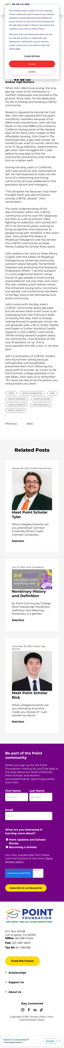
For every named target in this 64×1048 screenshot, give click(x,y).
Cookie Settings (32, 56)
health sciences (17, 399)
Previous (11, 423)
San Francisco (41, 404)
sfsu (52, 393)
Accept (32, 64)
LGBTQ (11, 393)
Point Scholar (41, 399)
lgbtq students (16, 404)
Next (29, 423)
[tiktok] (41, 1010)
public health (16, 410)
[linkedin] (35, 1010)
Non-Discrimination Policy (36, 1018)
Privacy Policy (38, 1016)
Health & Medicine (32, 393)
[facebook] (29, 1010)
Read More (18, 540)
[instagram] (22, 1010)
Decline (32, 71)
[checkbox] (28, 844)
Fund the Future (22, 961)
